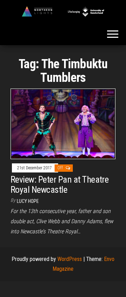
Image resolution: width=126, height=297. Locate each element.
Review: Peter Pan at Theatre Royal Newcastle (59, 184)
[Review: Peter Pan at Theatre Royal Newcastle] (62, 123)
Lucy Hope (28, 201)
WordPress (69, 259)
